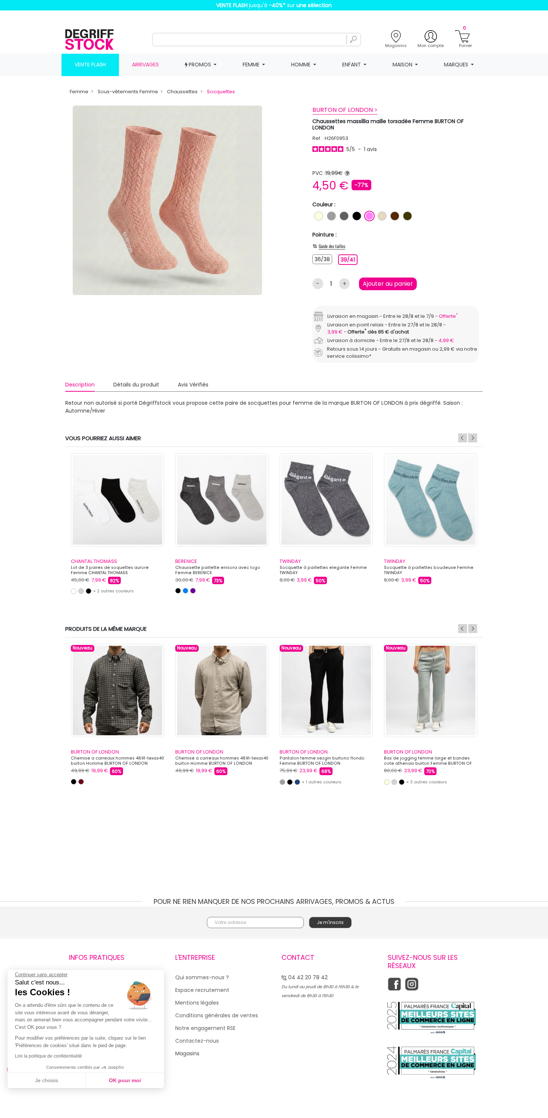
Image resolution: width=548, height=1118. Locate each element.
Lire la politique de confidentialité (48, 1056)
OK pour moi (125, 1080)
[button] (403, 486)
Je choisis (46, 1080)
